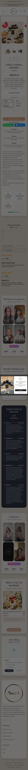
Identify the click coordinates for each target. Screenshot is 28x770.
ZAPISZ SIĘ (20, 390)
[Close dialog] (26, 377)
